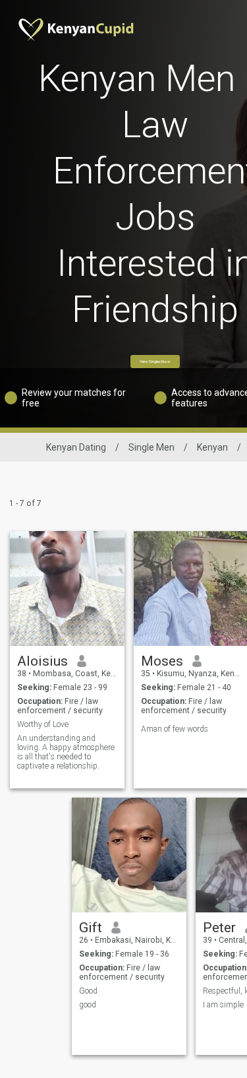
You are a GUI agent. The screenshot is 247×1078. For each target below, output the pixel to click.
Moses (162, 661)
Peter (219, 927)
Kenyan (212, 447)
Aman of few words (174, 729)
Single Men (151, 447)
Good (88, 991)
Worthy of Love (43, 724)
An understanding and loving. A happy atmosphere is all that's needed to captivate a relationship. (66, 752)
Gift (90, 927)
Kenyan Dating (76, 447)
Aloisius (42, 661)
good (87, 1004)
